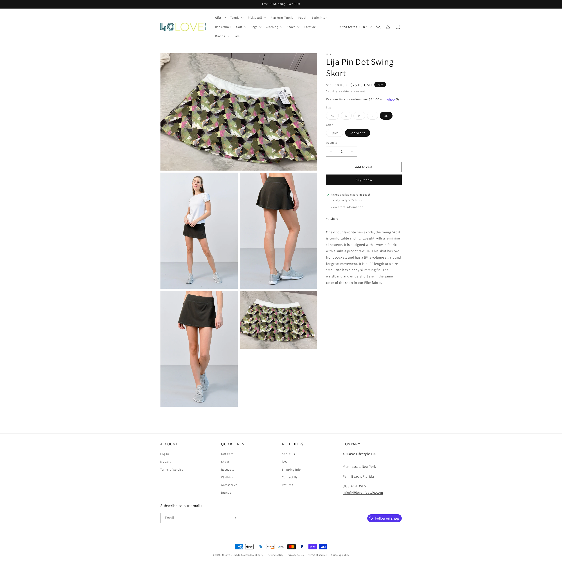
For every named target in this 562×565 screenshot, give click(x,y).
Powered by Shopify (252, 554)
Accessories (229, 485)
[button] (220, 17)
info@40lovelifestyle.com (363, 492)
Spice (337, 134)
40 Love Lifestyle (231, 554)
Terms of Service (171, 469)
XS (335, 116)
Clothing (227, 477)
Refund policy (275, 554)
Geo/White (358, 133)
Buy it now (364, 180)
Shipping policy (340, 554)
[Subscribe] (234, 518)
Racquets (227, 469)
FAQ (284, 462)
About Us (288, 454)
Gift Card (227, 454)
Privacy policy (296, 554)
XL (386, 116)
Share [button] (334, 219)
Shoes (225, 462)
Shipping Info (291, 469)
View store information (347, 207)
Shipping (331, 91)
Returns (287, 485)
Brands (226, 493)
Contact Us (289, 477)
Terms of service (317, 554)
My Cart (165, 462)
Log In (164, 454)
